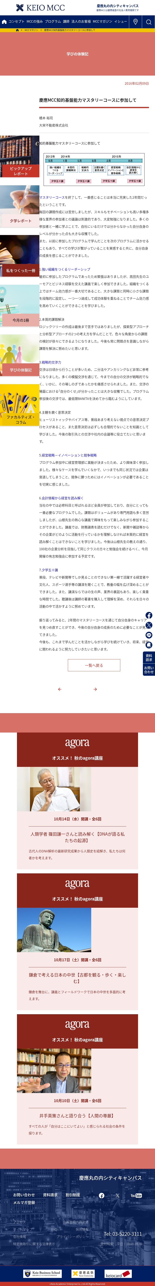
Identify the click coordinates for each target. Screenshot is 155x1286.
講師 (66, 21)
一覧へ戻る (94, 665)
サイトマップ (22, 1229)
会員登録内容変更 (76, 1222)
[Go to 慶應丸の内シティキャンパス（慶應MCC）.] (17, 30)
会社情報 (19, 1236)
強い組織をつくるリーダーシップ (66, 269)
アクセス (19, 1222)
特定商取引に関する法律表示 (34, 1243)
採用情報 (82, 1229)
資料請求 (149, 658)
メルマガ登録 (24, 1202)
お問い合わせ (149, 670)
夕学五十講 (50, 569)
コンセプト (16, 21)
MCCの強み (35, 21)
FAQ (54, 1229)
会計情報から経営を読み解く (63, 497)
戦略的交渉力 (51, 362)
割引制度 (73, 1194)
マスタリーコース (52, 197)
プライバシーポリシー (72, 1236)
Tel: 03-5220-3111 (123, 1233)
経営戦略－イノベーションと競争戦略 (69, 455)
